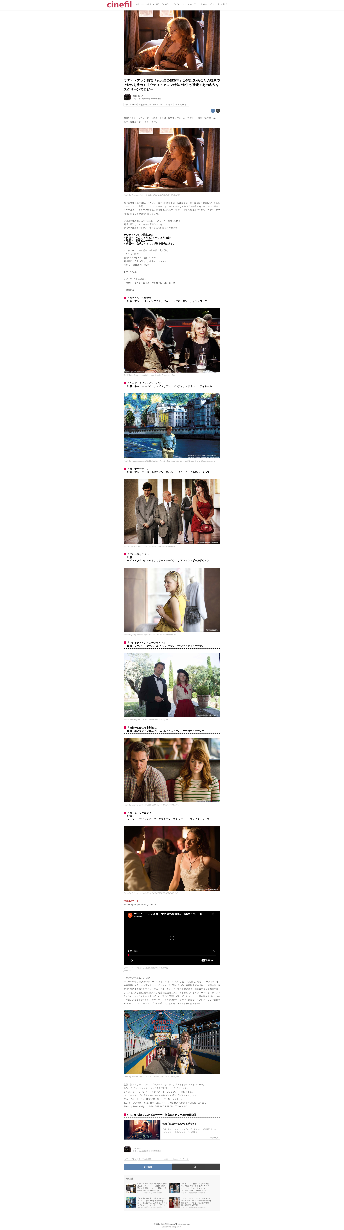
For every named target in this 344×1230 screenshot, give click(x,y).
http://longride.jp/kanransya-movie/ (140, 905)
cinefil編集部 (156, 98)
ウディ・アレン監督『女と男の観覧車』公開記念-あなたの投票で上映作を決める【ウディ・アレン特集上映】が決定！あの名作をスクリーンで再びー (172, 85)
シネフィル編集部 (140, 98)
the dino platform (175, 1227)
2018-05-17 (138, 96)
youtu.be (127, 970)
